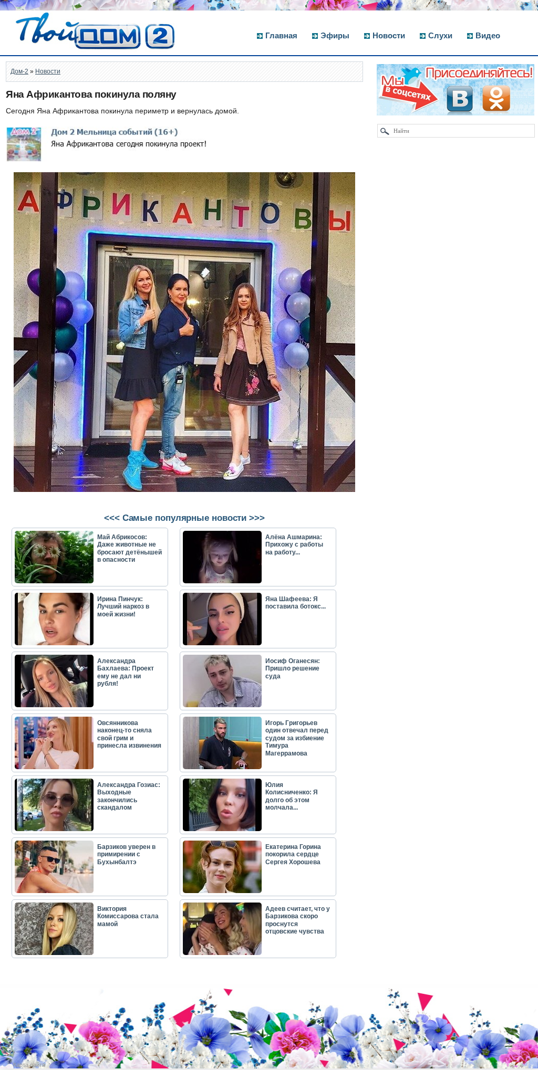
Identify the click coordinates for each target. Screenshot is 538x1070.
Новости (389, 35)
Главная (281, 35)
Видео (487, 35)
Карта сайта (29, 1065)
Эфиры (334, 35)
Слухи (440, 35)
